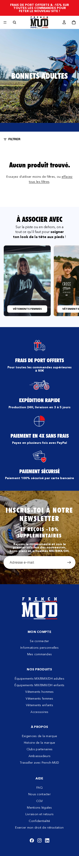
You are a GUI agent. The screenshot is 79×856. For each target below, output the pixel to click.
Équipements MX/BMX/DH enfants (39, 685)
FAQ (39, 788)
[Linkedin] (47, 840)
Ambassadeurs (39, 756)
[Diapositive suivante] (70, 281)
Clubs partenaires (40, 749)
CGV (39, 801)
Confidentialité (39, 821)
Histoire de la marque (39, 743)
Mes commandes (39, 654)
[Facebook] (31, 840)
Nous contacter (39, 794)
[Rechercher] (14, 22)
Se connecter (39, 641)
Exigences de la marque (39, 736)
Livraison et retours (39, 814)
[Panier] (74, 22)
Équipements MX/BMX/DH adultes (39, 679)
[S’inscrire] (69, 562)
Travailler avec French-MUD (39, 763)
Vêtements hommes (39, 692)
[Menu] (5, 22)
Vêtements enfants (39, 705)
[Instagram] (39, 840)
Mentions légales (39, 807)
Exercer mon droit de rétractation (39, 827)
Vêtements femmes (39, 698)
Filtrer (14, 139)
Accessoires (39, 712)
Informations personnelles (39, 648)
